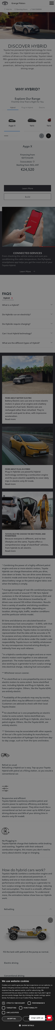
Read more (38, 998)
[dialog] (27, 1003)
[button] (27, 1025)
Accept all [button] (11, 1018)
